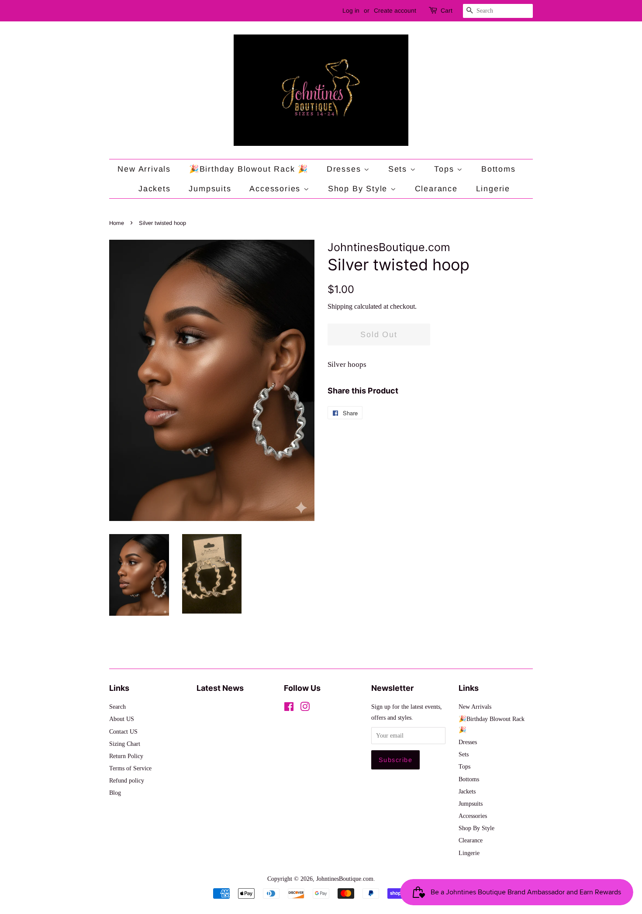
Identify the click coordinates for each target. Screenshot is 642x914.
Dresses (345, 169)
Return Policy (126, 755)
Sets (399, 169)
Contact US (123, 731)
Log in (350, 10)
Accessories (276, 188)
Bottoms (498, 169)
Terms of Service (130, 768)
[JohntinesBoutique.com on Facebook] (289, 708)
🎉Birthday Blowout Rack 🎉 (248, 169)
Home (116, 223)
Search (117, 706)
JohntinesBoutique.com (344, 878)
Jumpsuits (210, 188)
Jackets (154, 188)
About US (121, 718)
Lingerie (493, 188)
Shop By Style (359, 188)
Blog (115, 792)
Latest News (220, 688)
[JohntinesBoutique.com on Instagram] (305, 708)
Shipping (340, 306)
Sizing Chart (124, 743)
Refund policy (126, 780)
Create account (395, 10)
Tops (445, 169)
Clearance (436, 188)
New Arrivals (144, 169)
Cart (446, 10)
